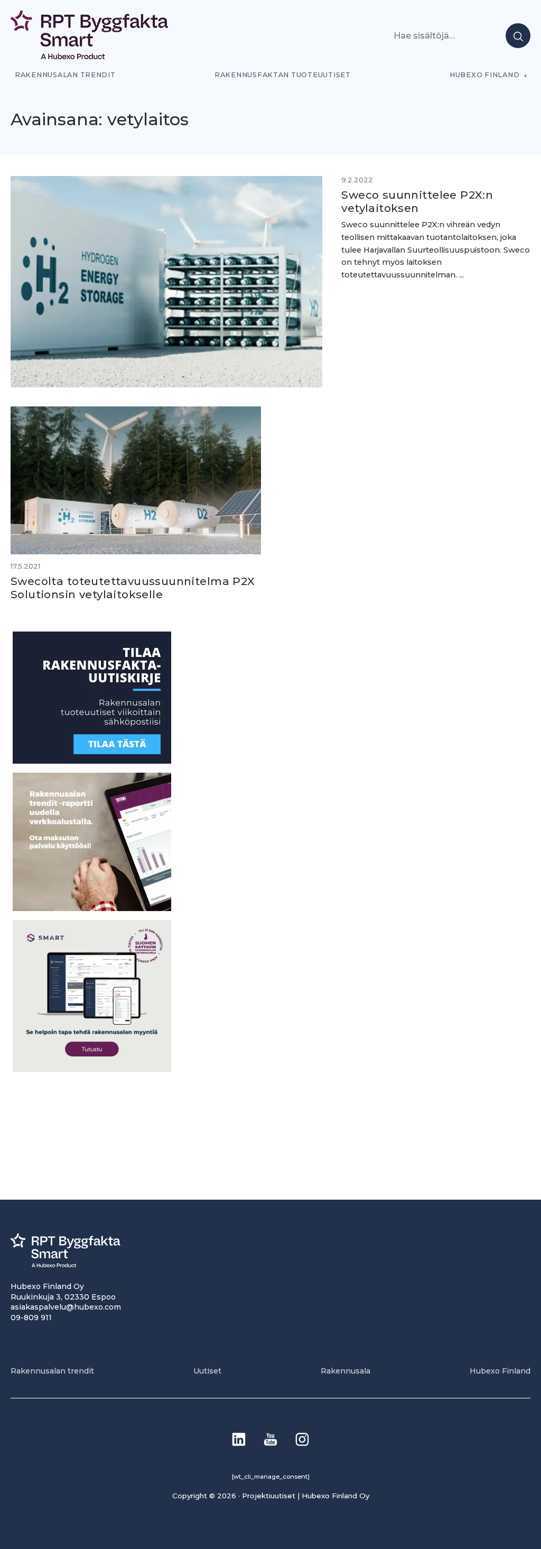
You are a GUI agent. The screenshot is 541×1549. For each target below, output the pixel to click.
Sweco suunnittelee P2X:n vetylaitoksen (417, 201)
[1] (92, 761)
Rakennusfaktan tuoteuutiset (282, 75)
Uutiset (207, 1371)
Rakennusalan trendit (65, 75)
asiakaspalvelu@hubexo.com (66, 1307)
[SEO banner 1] (92, 1069)
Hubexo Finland (484, 75)
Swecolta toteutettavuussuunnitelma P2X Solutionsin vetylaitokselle (133, 587)
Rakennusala (345, 1371)
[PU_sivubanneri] (92, 908)
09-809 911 (31, 1317)
